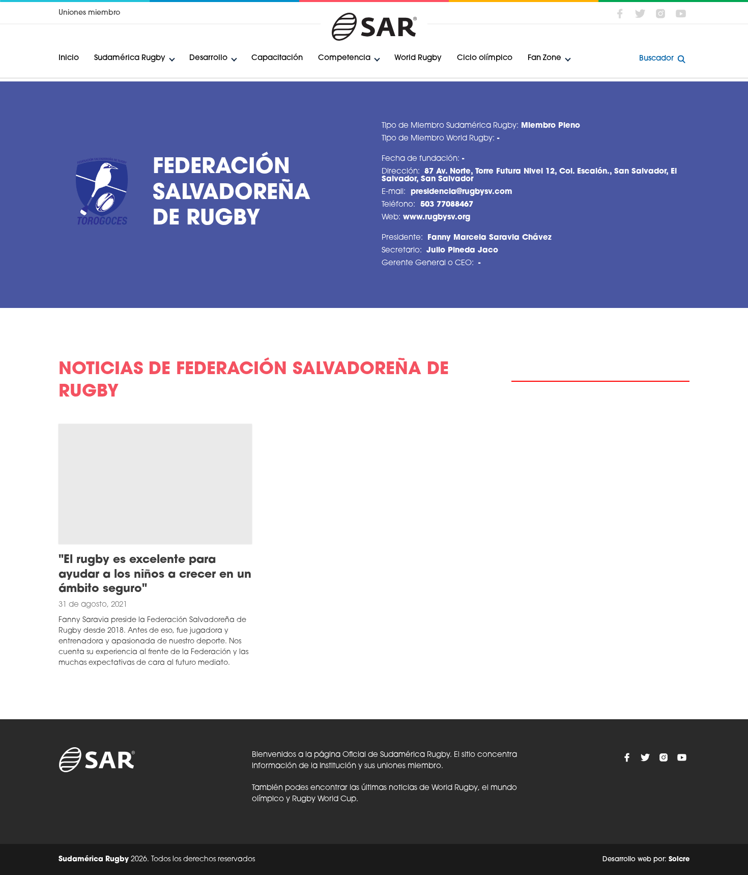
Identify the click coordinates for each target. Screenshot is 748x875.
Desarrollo (208, 58)
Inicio (69, 58)
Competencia (344, 58)
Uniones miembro (89, 13)
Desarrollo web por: (645, 859)
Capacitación (277, 58)
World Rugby (418, 58)
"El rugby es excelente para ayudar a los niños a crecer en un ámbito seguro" (155, 574)
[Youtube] (680, 13)
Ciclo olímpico (484, 58)
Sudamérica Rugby (129, 58)
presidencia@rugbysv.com (461, 192)
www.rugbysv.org (436, 217)
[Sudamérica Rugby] (374, 27)
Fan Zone (544, 58)
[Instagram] (660, 13)
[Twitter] (640, 13)
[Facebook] (619, 13)
